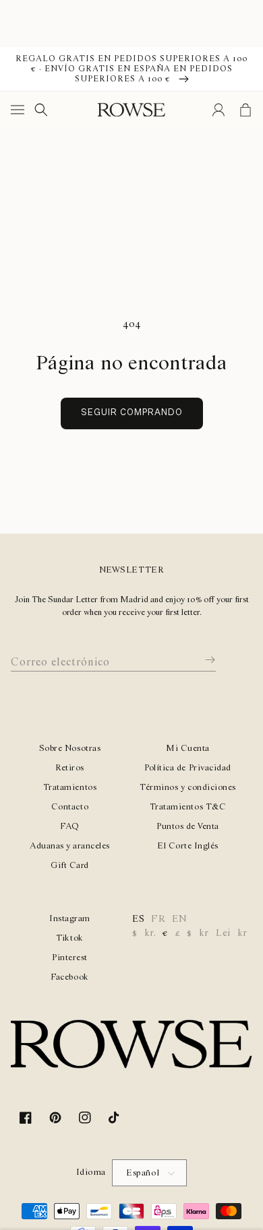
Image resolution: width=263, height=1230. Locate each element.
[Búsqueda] (41, 109)
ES (138, 919)
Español (143, 1173)
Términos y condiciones (187, 788)
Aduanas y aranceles (70, 846)
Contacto (69, 807)
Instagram (69, 919)
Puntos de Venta (187, 827)
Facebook (69, 977)
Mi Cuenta (188, 749)
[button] (20, 109)
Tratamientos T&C (188, 807)
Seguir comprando (132, 412)
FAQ (70, 827)
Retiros (69, 768)
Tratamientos (69, 788)
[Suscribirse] (200, 660)
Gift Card (70, 866)
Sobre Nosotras (69, 749)
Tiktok (69, 938)
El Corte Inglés (187, 846)
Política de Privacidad (187, 768)
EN (179, 919)
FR (158, 919)
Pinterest (70, 958)
